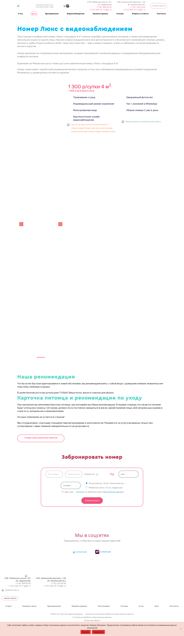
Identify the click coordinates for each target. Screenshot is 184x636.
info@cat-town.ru (12, 590)
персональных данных (113, 492)
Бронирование (52, 13)
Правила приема (100, 13)
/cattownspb (81, 552)
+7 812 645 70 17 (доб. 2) (100, 9)
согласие (80, 492)
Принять (85, 632)
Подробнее (98, 632)
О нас (20, 13)
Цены (34, 13)
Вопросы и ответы (140, 13)
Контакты (161, 13)
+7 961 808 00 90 (104, 7)
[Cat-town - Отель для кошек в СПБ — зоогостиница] (21, 6)
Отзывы (120, 13)
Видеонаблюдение (75, 13)
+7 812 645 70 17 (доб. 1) (134, 9)
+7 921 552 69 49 (137, 7)
